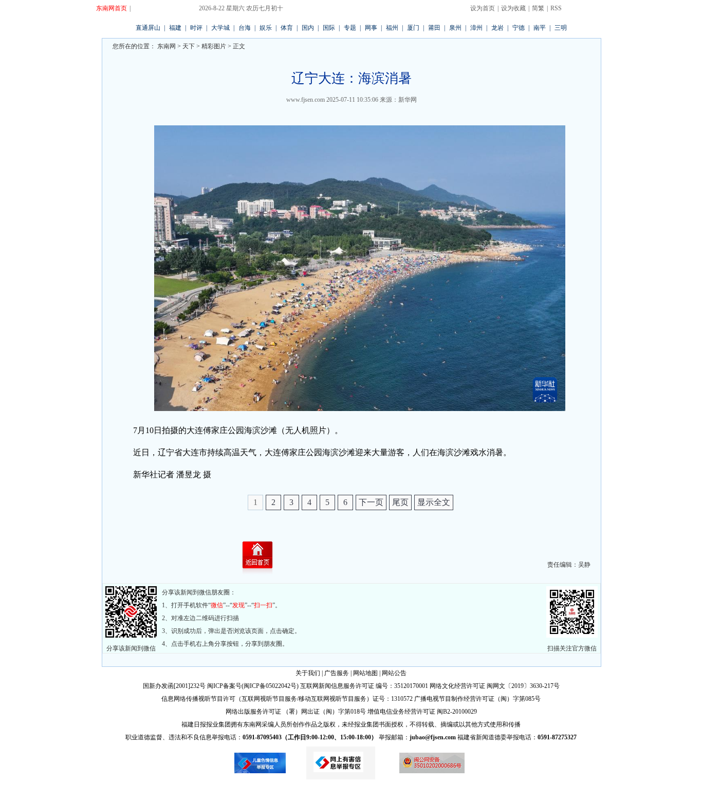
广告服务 (336, 673)
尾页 (400, 502)
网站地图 (365, 673)
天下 (188, 46)
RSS (556, 8)
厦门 (413, 27)
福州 (392, 27)
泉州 (455, 27)
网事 (371, 27)
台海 (244, 27)
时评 (196, 27)
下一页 (371, 502)
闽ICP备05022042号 (270, 685)
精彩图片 (213, 46)
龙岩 (497, 27)
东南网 (166, 46)
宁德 (518, 27)
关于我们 (307, 673)
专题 (350, 27)
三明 (561, 27)
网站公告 (394, 673)
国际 (329, 27)
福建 (175, 27)
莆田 (434, 27)
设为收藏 (513, 8)
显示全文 (433, 502)
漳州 (476, 27)
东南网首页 (111, 8)
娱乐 (266, 27)
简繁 (538, 8)
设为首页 (482, 8)
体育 (287, 27)
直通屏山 (148, 27)
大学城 (220, 27)
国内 (308, 27)
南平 (539, 27)
